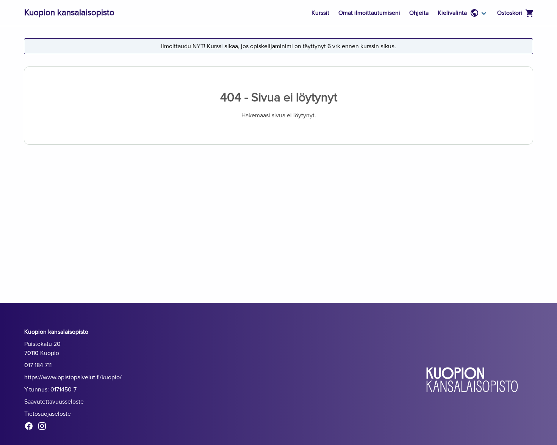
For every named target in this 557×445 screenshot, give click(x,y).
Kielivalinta (452, 13)
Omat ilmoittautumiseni (369, 13)
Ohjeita (419, 13)
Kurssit (320, 13)
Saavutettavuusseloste (54, 402)
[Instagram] (44, 427)
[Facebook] (31, 427)
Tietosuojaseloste (47, 414)
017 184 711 (38, 365)
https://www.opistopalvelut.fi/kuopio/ (73, 377)
